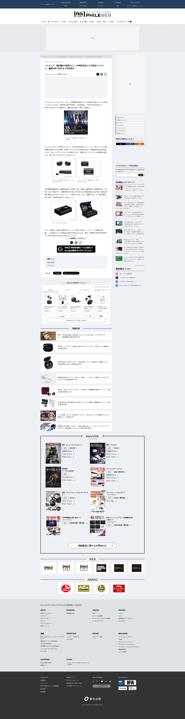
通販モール (43, 665)
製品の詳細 (50, 262)
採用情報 (42, 692)
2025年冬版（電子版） (77, 523)
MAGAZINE (92, 436)
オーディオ (55, 21)
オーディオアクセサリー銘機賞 (101, 618)
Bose (66, 6)
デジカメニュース (121, 128)
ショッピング (120, 21)
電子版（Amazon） (67, 454)
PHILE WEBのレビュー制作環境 (49, 686)
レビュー (121, 613)
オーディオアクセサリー (125, 637)
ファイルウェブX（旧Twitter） (128, 277)
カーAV (99, 21)
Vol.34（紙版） (110, 501)
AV (48, 21)
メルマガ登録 (122, 652)
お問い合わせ (44, 677)
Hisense (100, 6)
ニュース (49, 56)
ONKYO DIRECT (51, 107)
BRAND (95, 633)
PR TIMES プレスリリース (74, 686)
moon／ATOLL (135, 2)
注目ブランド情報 (97, 637)
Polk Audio (83, 6)
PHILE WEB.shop (67, 477)
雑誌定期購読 (122, 649)
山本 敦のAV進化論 (45, 643)
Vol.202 (72, 448)
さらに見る (122, 621)
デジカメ (91, 21)
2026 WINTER (119, 472)
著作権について (70, 677)
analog (120, 639)
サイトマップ (44, 683)
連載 (42, 633)
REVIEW (122, 610)
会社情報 (42, 689)
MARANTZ (83, 2)
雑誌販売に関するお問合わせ (92, 545)
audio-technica (66, 2)
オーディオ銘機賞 (97, 616)
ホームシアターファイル (125, 642)
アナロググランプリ (98, 621)
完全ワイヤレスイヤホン (71, 273)
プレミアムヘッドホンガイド (127, 644)
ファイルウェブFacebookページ (128, 281)
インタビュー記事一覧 (72, 637)
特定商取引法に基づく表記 (74, 683)
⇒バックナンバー (140, 265)
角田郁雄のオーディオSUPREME (49, 646)
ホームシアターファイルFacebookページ (130, 285)
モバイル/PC (83, 21)
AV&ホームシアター (122, 120)
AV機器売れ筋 (70, 613)
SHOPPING (45, 659)
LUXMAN (118, 2)
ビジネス (111, 21)
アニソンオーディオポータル (48, 649)
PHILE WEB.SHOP (45, 663)
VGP (93, 613)
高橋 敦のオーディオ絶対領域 (48, 641)
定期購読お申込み (67, 451)
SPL (118, 6)
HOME (44, 56)
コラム (120, 616)
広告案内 (42, 680)
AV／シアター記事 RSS (126, 274)
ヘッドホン (63, 21)
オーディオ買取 (135, 6)
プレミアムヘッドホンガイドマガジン (129, 647)
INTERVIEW (71, 633)
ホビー (105, 21)
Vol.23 (72, 498)
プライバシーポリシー (72, 680)
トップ (43, 21)
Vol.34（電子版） (120, 498)
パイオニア (50, 265)
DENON (100, 2)
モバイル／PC (44, 618)
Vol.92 (116, 448)
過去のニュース (121, 133)
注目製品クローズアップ (125, 182)
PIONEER (57, 273)
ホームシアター (73, 21)
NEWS (43, 610)
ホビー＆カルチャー (122, 130)
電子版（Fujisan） (67, 457)
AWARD (95, 610)
